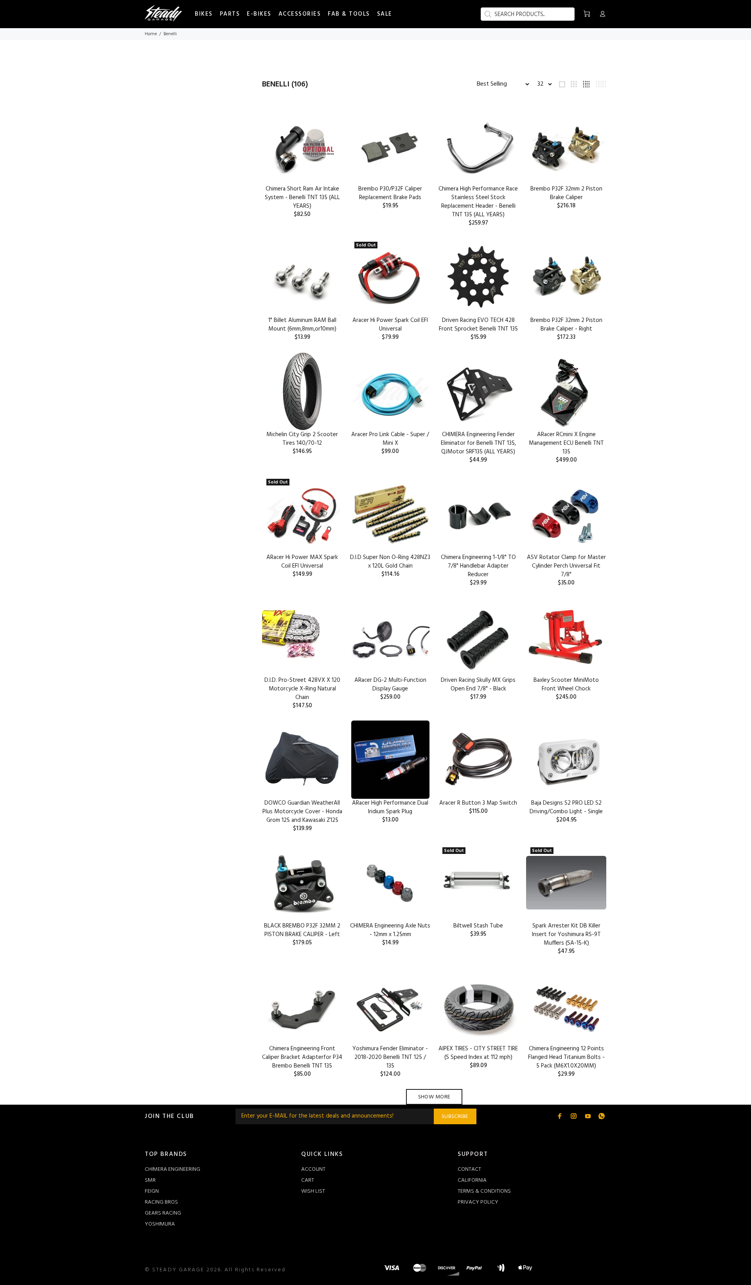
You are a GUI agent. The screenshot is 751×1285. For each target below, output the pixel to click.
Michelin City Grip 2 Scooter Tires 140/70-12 (302, 439)
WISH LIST (313, 1191)
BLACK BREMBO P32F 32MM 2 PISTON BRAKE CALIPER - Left (302, 930)
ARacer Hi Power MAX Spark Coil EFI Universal (302, 562)
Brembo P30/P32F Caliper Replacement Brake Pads (390, 193)
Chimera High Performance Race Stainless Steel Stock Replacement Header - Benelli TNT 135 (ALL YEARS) (478, 201)
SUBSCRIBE (455, 1116)
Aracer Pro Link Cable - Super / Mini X (390, 439)
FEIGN (152, 1191)
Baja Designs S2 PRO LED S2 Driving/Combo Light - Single (566, 807)
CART (307, 1180)
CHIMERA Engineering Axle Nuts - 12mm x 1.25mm (390, 930)
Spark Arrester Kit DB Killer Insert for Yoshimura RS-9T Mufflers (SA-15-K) (566, 934)
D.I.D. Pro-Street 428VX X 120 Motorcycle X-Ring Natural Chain (302, 689)
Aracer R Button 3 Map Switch (478, 803)
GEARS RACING (163, 1213)
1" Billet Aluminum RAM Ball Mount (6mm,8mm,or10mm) (302, 325)
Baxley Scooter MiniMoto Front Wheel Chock (566, 685)
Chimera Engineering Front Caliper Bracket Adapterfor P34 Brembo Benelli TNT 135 (302, 1057)
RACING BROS (161, 1202)
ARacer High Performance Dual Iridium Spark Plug (390, 807)
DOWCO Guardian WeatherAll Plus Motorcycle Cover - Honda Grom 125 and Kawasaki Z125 (302, 811)
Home (151, 34)
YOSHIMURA (160, 1224)
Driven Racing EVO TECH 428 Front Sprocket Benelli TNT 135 (478, 325)
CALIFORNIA (472, 1180)
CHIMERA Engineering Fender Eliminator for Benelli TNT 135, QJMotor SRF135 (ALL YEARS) (478, 443)
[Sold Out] (566, 882)
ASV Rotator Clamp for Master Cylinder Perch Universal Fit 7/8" (566, 566)
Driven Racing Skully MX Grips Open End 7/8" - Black (478, 685)
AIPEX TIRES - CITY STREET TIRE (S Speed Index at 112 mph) (478, 1053)
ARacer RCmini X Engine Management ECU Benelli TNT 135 (566, 443)
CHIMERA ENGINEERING (172, 1169)
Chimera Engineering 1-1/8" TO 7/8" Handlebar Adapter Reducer (478, 566)
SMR (150, 1180)
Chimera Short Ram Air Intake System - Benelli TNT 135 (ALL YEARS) (302, 197)
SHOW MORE (434, 1097)
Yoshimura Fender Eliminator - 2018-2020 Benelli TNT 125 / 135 (390, 1057)
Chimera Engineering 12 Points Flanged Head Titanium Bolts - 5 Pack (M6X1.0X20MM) (566, 1057)
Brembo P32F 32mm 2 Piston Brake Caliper (566, 193)
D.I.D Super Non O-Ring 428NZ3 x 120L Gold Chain (390, 562)
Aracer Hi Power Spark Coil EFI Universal (390, 325)
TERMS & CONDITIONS (484, 1191)
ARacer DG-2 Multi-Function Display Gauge (390, 685)
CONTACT (469, 1169)
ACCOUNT (313, 1169)
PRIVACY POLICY (478, 1202)
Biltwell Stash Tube (478, 926)
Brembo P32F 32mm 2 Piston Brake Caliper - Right (566, 325)
